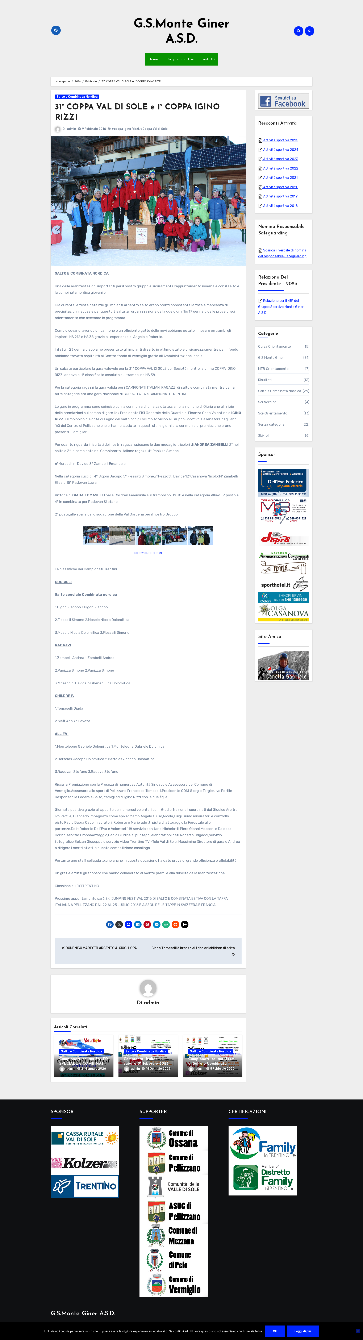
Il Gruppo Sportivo (179, 59)
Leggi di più (303, 1331)
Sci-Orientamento (272, 413)
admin (71, 129)
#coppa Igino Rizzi (125, 129)
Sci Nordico (267, 402)
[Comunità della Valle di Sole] (173, 1187)
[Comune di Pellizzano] (173, 1162)
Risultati (265, 380)
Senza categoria (271, 424)
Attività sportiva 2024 (280, 150)
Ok (275, 1331)
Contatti (207, 59)
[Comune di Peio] (173, 1260)
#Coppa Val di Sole (153, 129)
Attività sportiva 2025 (280, 140)
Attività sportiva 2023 (280, 159)
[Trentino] (85, 1186)
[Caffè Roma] (283, 567)
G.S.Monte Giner (271, 358)
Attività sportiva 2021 (280, 178)
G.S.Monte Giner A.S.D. (83, 1313)
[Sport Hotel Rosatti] (283, 583)
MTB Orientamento (273, 369)
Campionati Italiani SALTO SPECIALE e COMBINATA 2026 (83, 1063)
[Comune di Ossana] (173, 1138)
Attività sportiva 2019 (280, 196)
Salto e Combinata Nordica (77, 97)
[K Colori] (283, 597)
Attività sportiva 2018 (280, 206)
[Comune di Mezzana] (173, 1235)
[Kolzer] (85, 1162)
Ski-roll (264, 436)
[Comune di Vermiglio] (173, 1284)
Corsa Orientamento (274, 346)
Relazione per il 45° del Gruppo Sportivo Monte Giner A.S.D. (281, 307)
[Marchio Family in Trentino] (263, 1143)
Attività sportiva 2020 (280, 187)
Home (153, 59)
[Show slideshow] (148, 553)
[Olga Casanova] (283, 612)
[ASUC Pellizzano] (173, 1211)
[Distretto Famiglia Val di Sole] (263, 1178)
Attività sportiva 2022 (280, 168)
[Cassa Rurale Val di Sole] (85, 1138)
